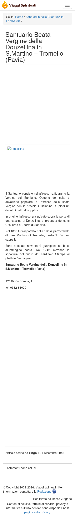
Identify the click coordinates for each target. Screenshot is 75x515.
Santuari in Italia (36, 17)
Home (19, 17)
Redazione (44, 492)
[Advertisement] (37, 104)
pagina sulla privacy (37, 512)
